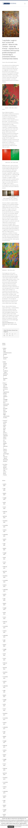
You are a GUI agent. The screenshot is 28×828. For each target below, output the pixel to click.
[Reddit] (7, 335)
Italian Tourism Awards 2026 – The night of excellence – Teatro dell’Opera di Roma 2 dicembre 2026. (5, 371)
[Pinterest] (9, 333)
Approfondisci (18, 826)
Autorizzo (10, 826)
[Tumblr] (12, 333)
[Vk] (9, 335)
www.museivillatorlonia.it (8, 322)
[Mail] (12, 335)
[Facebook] (4, 333)
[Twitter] (7, 333)
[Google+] (15, 333)
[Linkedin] (4, 335)
